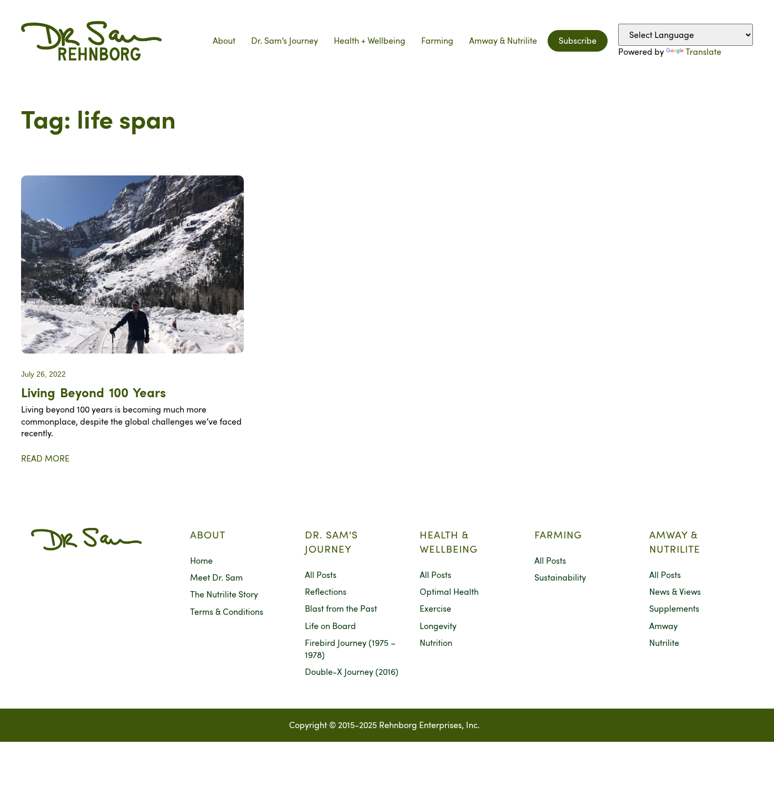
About (224, 40)
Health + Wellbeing (369, 40)
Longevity (438, 626)
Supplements (674, 608)
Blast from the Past (341, 608)
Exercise (435, 608)
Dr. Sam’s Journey (284, 40)
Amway (663, 626)
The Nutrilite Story (224, 594)
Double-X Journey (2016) (352, 672)
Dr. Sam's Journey (331, 541)
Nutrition (436, 643)
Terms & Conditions (226, 611)
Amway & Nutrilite (503, 40)
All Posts (320, 575)
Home (201, 560)
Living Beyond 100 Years (93, 392)
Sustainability (560, 577)
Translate (703, 51)
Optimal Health (449, 591)
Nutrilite (664, 643)
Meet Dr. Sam (216, 577)
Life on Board (330, 626)
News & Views (675, 591)
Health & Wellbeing (449, 541)
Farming (437, 40)
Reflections (325, 591)
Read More (45, 458)
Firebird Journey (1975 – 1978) (350, 648)
